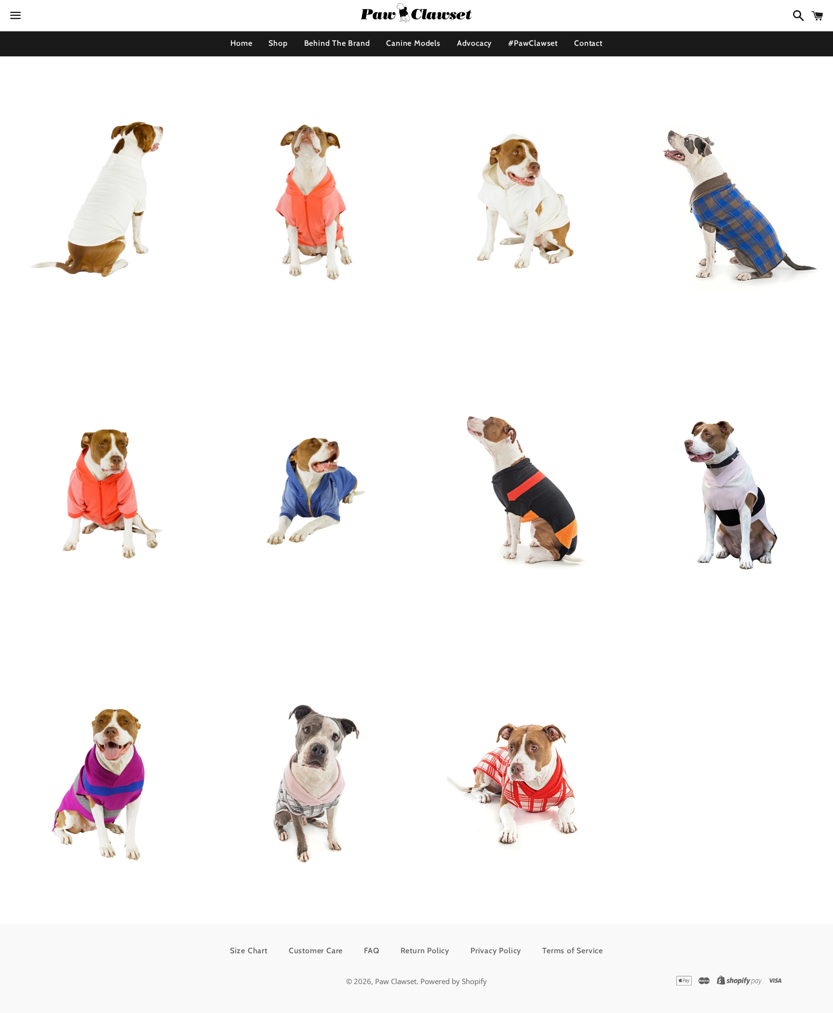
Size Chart (249, 950)
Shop (278, 43)
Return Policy (425, 950)
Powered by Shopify (453, 981)
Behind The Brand (337, 43)
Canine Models (413, 43)
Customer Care (316, 950)
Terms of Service (572, 950)
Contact (588, 43)
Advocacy (474, 43)
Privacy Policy (495, 950)
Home (241, 43)
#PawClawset (533, 43)
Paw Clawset (395, 981)
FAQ (371, 950)
